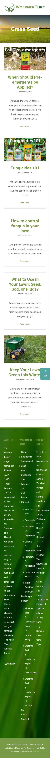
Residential (25, 456)
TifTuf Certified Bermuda (26, 587)
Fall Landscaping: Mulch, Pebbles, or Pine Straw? (40, 516)
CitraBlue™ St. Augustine (26, 531)
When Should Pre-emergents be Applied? (25, 58)
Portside (35, 752)
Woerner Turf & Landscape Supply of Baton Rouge (26, 624)
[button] (45, 374)
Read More (24, 126)
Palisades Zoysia (26, 574)
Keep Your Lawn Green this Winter (25, 349)
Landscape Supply (25, 598)
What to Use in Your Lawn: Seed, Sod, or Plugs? (25, 284)
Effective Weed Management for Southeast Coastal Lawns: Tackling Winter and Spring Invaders (40, 477)
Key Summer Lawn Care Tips (40, 635)
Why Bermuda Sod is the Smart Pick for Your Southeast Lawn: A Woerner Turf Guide (40, 557)
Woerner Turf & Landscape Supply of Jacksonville (26, 659)
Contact (25, 719)
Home (24, 452)
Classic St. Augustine (26, 546)
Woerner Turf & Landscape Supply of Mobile (26, 692)
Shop (23, 466)
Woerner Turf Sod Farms (25, 491)
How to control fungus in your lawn (25, 225)
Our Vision (24, 712)
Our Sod (25, 502)
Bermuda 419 (26, 511)
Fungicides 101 (25, 149)
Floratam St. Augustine (26, 561)
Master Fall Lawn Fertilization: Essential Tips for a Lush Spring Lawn (40, 604)
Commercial (25, 461)
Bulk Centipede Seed (25, 475)
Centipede (26, 520)
